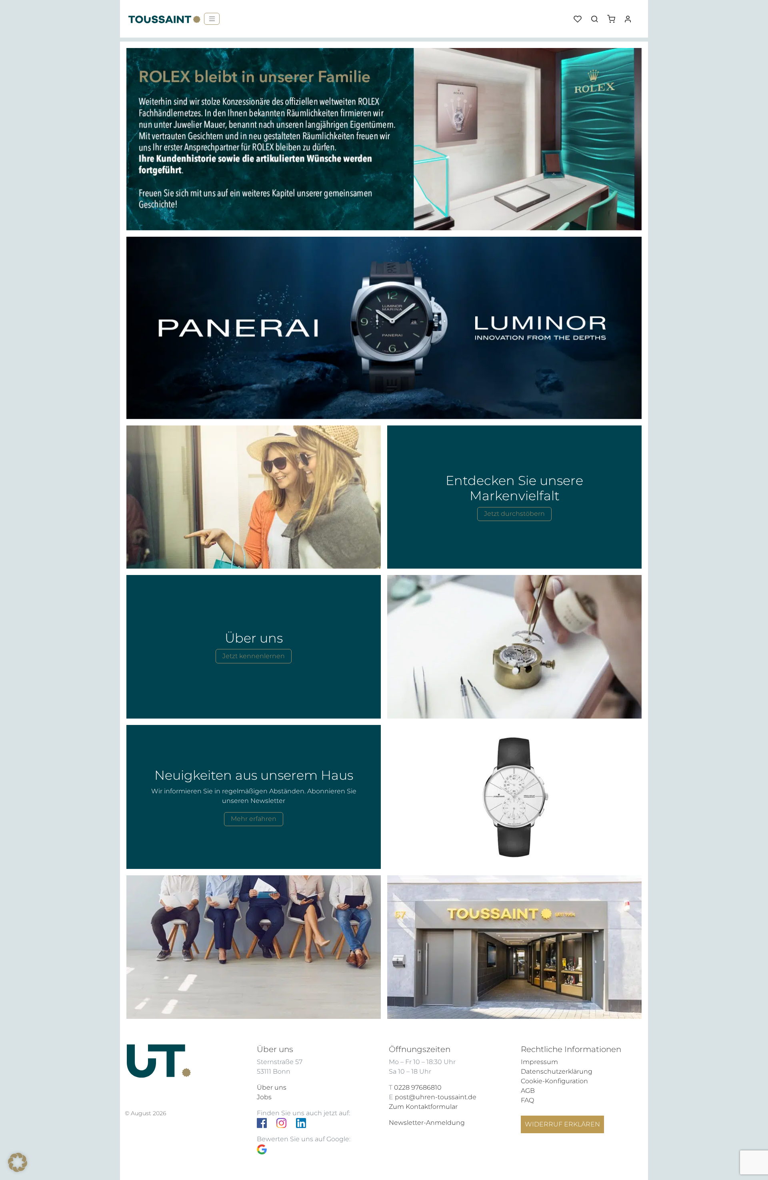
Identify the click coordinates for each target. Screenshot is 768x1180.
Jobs (264, 1097)
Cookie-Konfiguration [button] (554, 1081)
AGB (528, 1090)
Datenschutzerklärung (556, 1071)
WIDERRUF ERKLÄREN (562, 1124)
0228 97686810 (418, 1087)
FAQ (527, 1100)
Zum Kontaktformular (423, 1106)
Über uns (271, 1087)
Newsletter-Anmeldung (427, 1122)
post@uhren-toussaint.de (435, 1097)
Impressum (539, 1062)
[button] (614, 16)
